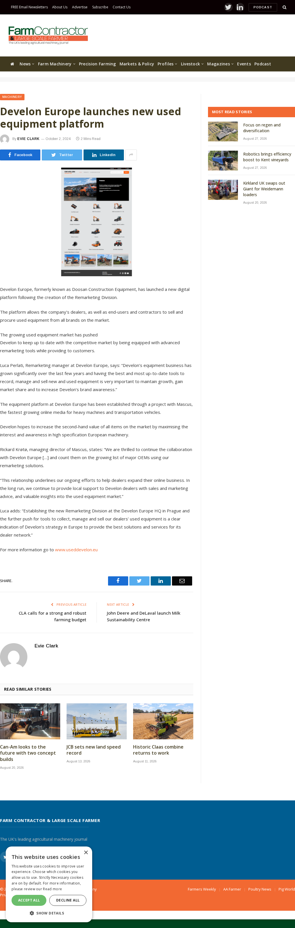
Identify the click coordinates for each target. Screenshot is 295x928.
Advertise (80, 7)
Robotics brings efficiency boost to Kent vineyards (267, 156)
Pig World (287, 889)
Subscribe (100, 7)
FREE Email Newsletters (29, 7)
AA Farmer (232, 889)
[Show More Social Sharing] (131, 154)
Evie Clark (28, 139)
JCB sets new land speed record (94, 750)
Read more (52, 889)
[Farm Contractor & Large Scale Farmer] (48, 35)
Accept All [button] (29, 900)
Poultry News (259, 889)
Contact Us (122, 7)
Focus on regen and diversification (262, 127)
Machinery (12, 97)
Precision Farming (97, 64)
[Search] (283, 7)
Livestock (190, 64)
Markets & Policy (137, 64)
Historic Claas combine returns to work (158, 750)
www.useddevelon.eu (76, 549)
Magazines (218, 64)
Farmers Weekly (202, 889)
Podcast (263, 7)
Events (244, 64)
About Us (59, 7)
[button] (49, 913)
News (25, 64)
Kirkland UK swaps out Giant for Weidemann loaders (264, 188)
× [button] (86, 853)
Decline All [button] (68, 900)
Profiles (165, 64)
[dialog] (49, 884)
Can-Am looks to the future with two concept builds (28, 753)
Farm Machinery (55, 64)
